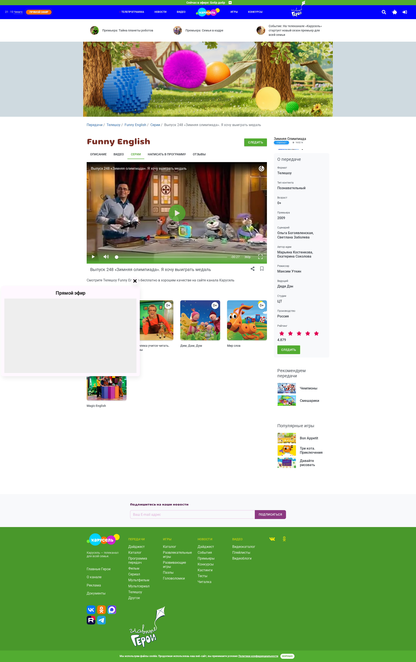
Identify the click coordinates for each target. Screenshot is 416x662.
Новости (160, 11)
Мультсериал (139, 586)
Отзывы (199, 154)
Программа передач (137, 560)
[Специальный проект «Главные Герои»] (284, 8)
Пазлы (168, 572)
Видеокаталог (243, 547)
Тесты (202, 576)
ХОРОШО (287, 656)
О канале (94, 577)
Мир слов (233, 345)
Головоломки (174, 578)
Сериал (134, 574)
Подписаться (270, 514)
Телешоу (135, 592)
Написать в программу (167, 154)
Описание (98, 154)
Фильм (133, 568)
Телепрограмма (132, 11)
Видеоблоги (242, 558)
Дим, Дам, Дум (191, 345)
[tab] (272, 539)
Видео (181, 11)
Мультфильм (138, 580)
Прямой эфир (70, 293)
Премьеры (206, 558)
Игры (234, 11)
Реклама (94, 585)
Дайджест (136, 547)
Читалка (204, 582)
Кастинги (205, 570)
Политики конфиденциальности (258, 656)
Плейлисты (241, 552)
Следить (255, 142)
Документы (96, 593)
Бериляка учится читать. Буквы (151, 348)
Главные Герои (98, 569)
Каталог (134, 552)
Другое (134, 598)
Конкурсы (255, 11)
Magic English (96, 405)
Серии (136, 154)
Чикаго (18, 11)
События (205, 552)
